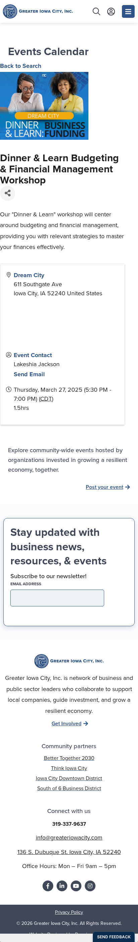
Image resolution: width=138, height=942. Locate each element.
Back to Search (20, 65)
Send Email (29, 374)
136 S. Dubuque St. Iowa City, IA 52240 (69, 852)
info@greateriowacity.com (69, 837)
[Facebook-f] (48, 886)
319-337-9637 (69, 824)
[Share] (7, 193)
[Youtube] (76, 886)
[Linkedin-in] (62, 886)
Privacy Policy (69, 912)
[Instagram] (90, 886)
